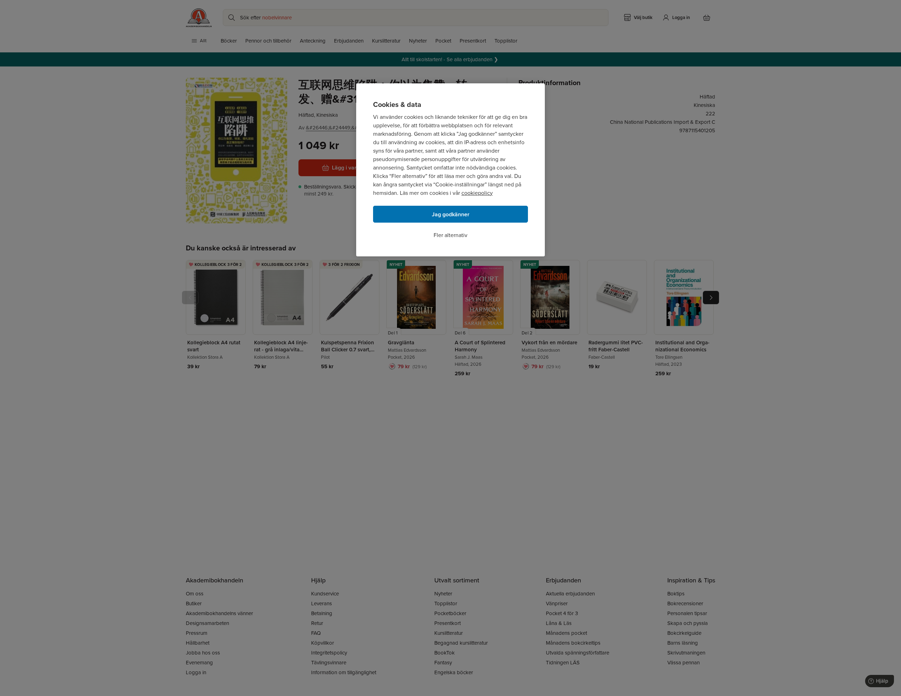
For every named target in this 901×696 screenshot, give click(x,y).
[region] (450, 169)
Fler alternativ (450, 235)
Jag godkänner (451, 214)
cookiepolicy (477, 193)
